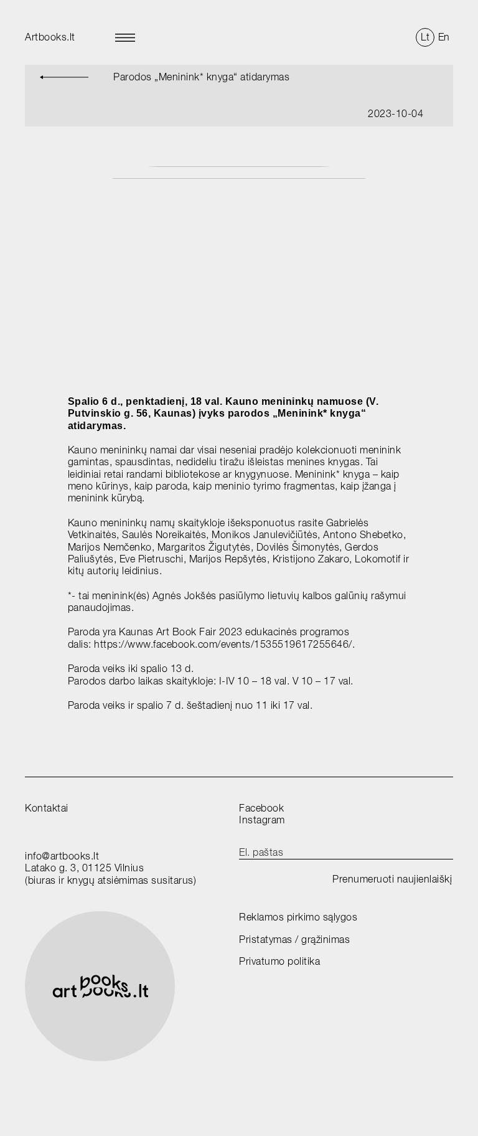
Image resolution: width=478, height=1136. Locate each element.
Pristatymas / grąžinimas (294, 939)
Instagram (262, 820)
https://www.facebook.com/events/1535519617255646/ (223, 644)
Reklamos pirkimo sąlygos (298, 917)
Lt (425, 37)
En (444, 37)
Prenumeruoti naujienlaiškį (392, 879)
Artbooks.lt (50, 37)
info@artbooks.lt (62, 856)
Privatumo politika (279, 961)
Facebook (261, 808)
